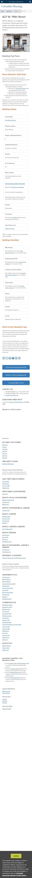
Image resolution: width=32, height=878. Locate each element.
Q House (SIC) (6, 629)
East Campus (5, 535)
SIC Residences (6, 552)
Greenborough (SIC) (7, 588)
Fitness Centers (14, 672)
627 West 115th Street (8, 464)
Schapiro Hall (5, 510)
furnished (15, 217)
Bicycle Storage (14, 677)
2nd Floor (5, 449)
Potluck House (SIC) (7, 592)
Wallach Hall (5, 488)
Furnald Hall (5, 484)
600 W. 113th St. (6, 646)
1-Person (4, 699)
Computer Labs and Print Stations (17, 663)
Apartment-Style (6, 709)
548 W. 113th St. (6, 579)
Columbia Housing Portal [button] (15, 367)
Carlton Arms (5, 502)
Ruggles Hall (5, 521)
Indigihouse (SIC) (6, 622)
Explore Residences (10, 11)
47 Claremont (6, 550)
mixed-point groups (21, 88)
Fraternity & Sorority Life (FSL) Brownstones (14, 558)
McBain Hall (5, 504)
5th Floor (4, 456)
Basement (5, 445)
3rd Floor (4, 451)
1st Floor (4, 447)
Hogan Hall (5, 537)
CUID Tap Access (9, 229)
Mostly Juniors (6, 691)
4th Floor (4, 453)
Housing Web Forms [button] (16, 383)
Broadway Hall (6, 516)
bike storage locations (14, 252)
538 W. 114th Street (7, 605)
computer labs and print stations (15, 274)
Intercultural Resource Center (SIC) (11, 624)
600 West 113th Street (8, 500)
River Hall (5, 539)
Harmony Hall (6, 519)
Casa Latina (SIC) (6, 614)
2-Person (4, 701)
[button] (2, 1)
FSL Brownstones (7, 616)
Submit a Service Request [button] (15, 375)
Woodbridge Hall (6, 542)
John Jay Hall (6, 486)
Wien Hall (5, 494)
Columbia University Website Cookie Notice (14, 874)
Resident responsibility (18, 187)
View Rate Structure (10, 120)
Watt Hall (4, 523)
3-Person (4, 703)
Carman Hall (5, 481)
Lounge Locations (15, 669)
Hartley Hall (5, 650)
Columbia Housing (11, 6)
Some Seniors (6, 693)
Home (2, 11)
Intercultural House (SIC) (8, 584)
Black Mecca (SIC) (7, 607)
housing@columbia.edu (11, 395)
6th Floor (4, 458)
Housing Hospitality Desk (16, 402)
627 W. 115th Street (7, 529)
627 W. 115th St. (6, 582)
